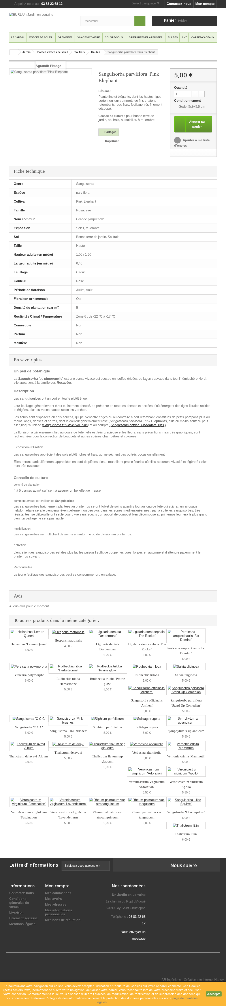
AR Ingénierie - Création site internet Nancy (193, 979)
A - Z (184, 37)
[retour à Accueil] (14, 52)
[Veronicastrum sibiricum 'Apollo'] (186, 771)
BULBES (173, 37)
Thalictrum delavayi (68, 752)
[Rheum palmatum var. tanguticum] (146, 802)
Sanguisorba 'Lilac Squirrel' (186, 812)
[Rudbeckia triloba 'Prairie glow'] (107, 668)
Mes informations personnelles (58, 912)
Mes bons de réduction (62, 920)
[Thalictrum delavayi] (68, 744)
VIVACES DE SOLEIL (41, 37)
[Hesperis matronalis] (68, 632)
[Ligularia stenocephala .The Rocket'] (146, 634)
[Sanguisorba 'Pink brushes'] (68, 720)
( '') (137, 425)
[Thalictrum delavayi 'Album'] (29, 746)
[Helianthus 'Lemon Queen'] (29, 634)
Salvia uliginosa (186, 675)
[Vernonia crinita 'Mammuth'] (186, 746)
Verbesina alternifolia (146, 752)
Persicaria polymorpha (28, 675)
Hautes (95, 52)
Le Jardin (17, 37)
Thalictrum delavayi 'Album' (29, 756)
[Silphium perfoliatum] (107, 718)
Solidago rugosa (147, 727)
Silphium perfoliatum (107, 727)
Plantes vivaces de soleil (52, 52)
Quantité (180, 87)
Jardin (26, 52)
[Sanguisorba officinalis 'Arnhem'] (146, 690)
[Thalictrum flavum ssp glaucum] (107, 746)
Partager (110, 132)
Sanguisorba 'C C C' (29, 727)
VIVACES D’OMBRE (88, 37)
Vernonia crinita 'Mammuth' (186, 756)
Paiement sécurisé (23, 918)
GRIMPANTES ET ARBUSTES (145, 37)
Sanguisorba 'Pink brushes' (68, 731)
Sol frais (79, 52)
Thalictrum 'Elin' (186, 834)
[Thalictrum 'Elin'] (186, 825)
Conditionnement (188, 100)
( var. (65, 425)
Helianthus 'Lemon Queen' (29, 644)
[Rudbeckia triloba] (146, 666)
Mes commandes (58, 893)
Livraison (16, 912)
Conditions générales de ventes (19, 902)
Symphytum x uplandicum (186, 731)
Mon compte (205, 4)
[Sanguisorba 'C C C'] (29, 718)
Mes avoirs (53, 899)
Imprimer (112, 141)
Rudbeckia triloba (147, 675)
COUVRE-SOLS (114, 37)
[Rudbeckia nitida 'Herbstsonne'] (68, 668)
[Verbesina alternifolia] (146, 744)
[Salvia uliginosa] (186, 666)
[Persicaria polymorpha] (29, 666)
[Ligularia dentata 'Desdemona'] (107, 634)
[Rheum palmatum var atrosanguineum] (107, 802)
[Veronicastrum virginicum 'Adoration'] (146, 771)
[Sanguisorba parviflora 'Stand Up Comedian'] (186, 690)
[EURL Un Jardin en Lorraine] (41, 20)
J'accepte (213, 994)
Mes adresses (55, 904)
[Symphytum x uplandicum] (186, 720)
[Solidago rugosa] (146, 718)
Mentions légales (22, 924)
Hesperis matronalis (68, 640)
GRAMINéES (65, 37)
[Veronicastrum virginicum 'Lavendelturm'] (68, 802)
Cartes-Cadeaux (202, 37)
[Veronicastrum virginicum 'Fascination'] (29, 802)
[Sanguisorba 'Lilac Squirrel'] (186, 802)
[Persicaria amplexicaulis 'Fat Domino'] (186, 636)
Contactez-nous (179, 4)
